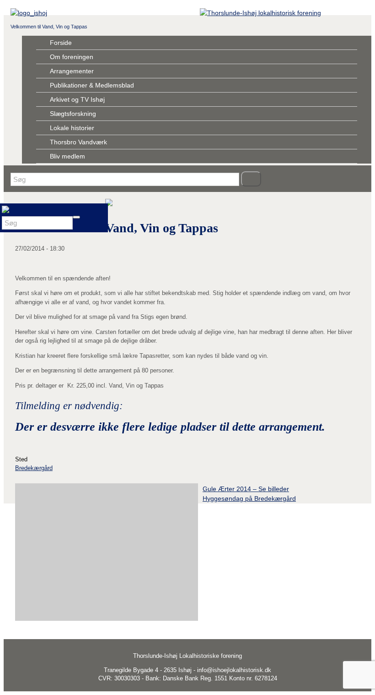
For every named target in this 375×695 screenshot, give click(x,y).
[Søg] (251, 178)
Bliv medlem (67, 156)
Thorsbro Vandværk (78, 142)
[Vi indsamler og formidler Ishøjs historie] (260, 12)
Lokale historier (72, 127)
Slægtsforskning (73, 113)
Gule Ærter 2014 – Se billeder (246, 489)
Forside (61, 42)
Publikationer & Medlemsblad (92, 85)
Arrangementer (72, 71)
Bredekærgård (34, 468)
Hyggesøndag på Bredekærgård (249, 498)
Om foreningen (71, 56)
